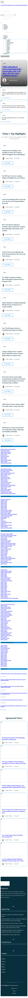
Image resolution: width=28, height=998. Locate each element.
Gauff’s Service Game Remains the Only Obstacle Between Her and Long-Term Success (14, 254)
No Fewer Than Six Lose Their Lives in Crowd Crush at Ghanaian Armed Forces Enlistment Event (14, 811)
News (8, 45)
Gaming (8, 39)
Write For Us (14, 988)
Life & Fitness (10, 42)
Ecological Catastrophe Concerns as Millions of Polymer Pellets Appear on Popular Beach (12, 931)
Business (6, 27)
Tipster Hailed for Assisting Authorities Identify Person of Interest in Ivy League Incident (14, 304)
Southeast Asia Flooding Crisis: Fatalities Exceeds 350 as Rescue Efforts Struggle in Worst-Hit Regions (13, 152)
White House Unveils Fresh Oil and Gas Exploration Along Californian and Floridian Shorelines (13, 429)
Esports (5, 28)
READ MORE (7, 163)
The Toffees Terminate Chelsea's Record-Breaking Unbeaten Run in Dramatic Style (13, 279)
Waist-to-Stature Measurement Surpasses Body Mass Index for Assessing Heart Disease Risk (13, 926)
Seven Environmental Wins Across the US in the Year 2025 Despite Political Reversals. (13, 201)
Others (8, 46)
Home (5, 24)
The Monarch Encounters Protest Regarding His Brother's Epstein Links (14, 673)
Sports (8, 49)
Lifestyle (9, 44)
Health (8, 41)
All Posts (6, 26)
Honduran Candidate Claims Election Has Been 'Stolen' (12, 915)
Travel (8, 52)
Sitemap (14, 993)
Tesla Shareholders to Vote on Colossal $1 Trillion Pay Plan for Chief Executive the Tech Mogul (14, 919)
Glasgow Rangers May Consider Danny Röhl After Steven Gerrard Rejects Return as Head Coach (12, 353)
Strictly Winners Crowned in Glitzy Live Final (12, 923)
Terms (14, 990)
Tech (8, 50)
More (5, 38)
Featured (6, 37)
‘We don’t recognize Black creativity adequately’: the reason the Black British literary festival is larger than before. (14, 94)
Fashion (5, 35)
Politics (8, 48)
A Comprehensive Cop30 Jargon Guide (10, 934)
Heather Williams (13, 80)
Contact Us (6, 53)
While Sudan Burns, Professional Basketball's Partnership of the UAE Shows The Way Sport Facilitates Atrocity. (12, 71)
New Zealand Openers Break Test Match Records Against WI (12, 699)
